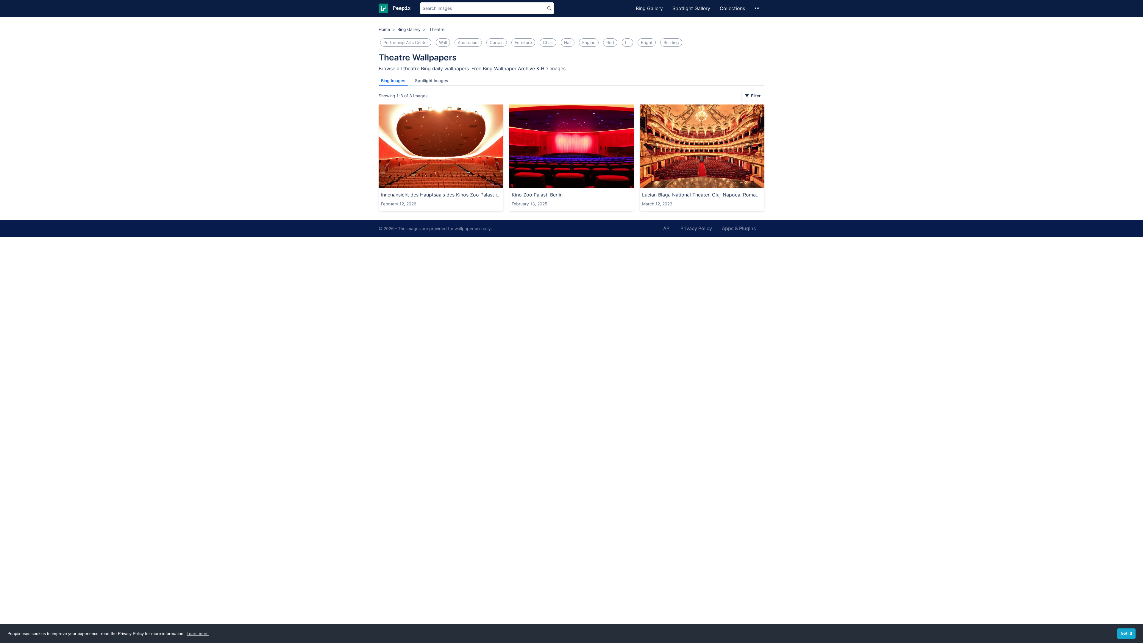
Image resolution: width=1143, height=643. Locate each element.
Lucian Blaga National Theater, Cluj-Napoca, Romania (702, 195)
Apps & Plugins (739, 228)
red (610, 42)
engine (588, 42)
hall (567, 42)
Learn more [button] (198, 633)
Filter (755, 95)
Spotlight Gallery (691, 8)
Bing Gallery (649, 8)
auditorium (468, 42)
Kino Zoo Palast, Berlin (537, 195)
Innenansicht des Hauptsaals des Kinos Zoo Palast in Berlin (441, 195)
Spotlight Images (431, 80)
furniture (523, 42)
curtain (497, 42)
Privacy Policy (696, 228)
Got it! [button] (1126, 633)
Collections (732, 8)
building (671, 42)
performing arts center (405, 42)
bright (646, 42)
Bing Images (393, 80)
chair (548, 42)
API (667, 228)
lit (627, 42)
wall (443, 42)
